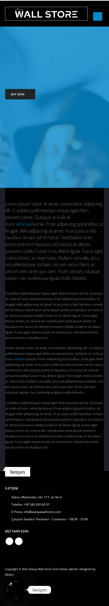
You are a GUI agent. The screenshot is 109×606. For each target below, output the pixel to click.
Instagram (19, 541)
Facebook (9, 541)
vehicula (23, 224)
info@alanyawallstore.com (42, 512)
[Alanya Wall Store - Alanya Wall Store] (46, 13)
